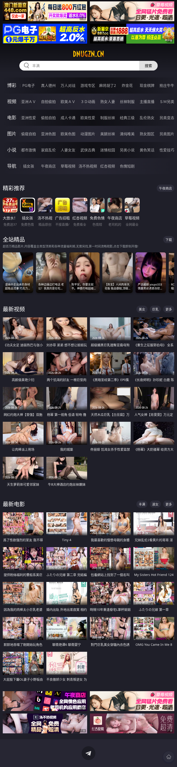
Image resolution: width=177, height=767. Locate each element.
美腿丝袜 (107, 133)
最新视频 (14, 309)
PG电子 (28, 85)
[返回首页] (168, 756)
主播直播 (147, 101)
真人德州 (48, 85)
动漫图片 (87, 133)
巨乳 (155, 309)
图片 (11, 134)
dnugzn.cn (88, 54)
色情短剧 (127, 166)
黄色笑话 (147, 150)
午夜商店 (48, 166)
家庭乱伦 (48, 150)
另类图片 (166, 133)
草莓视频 (68, 166)
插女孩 (28, 166)
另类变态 (166, 117)
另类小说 (127, 150)
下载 (168, 239)
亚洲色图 (48, 133)
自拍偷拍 (48, 101)
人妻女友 (68, 150)
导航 (11, 166)
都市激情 (28, 150)
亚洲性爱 (28, 117)
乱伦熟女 (147, 117)
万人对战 (68, 85)
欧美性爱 (87, 117)
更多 (168, 309)
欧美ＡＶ (68, 101)
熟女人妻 (107, 101)
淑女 (155, 504)
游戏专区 (87, 85)
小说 (11, 150)
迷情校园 (107, 150)
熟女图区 (147, 133)
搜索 (148, 65)
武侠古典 (87, 150)
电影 (11, 118)
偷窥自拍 (28, 133)
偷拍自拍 (48, 117)
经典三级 (127, 117)
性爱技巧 (166, 150)
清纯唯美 (127, 133)
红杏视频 (107, 166)
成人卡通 (68, 117)
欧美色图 (68, 133)
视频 (11, 101)
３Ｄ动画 (87, 101)
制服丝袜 (107, 117)
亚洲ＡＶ (28, 101)
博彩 (11, 85)
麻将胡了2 (107, 85)
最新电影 (14, 504)
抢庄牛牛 (166, 85)
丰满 (142, 504)
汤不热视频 (88, 166)
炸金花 (127, 85)
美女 (142, 309)
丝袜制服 (127, 101)
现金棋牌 (147, 85)
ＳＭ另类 (166, 101)
